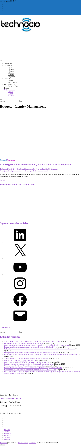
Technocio (3, 169)
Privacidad (10, 398)
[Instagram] (20, 291)
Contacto (11, 95)
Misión (10, 92)
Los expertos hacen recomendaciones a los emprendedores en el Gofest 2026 (29, 347)
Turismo (7, 78)
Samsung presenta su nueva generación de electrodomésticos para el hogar (29, 364)
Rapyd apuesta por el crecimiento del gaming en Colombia (23, 343)
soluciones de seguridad (40, 171)
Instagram (7, 433)
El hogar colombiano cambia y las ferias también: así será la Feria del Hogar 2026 (31, 353)
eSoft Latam (50, 169)
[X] (20, 258)
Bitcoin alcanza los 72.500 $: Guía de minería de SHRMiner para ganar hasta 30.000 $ (33, 368)
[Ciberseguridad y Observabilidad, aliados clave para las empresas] (40, 156)
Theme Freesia (23, 443)
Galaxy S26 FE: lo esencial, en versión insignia (20, 360)
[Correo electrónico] (20, 323)
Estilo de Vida (13, 86)
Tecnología (8, 65)
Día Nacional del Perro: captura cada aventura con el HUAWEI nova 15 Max (30, 370)
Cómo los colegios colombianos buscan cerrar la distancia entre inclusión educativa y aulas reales (36, 345)
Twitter (6, 432)
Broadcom (20, 169)
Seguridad (11, 77)
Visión (10, 94)
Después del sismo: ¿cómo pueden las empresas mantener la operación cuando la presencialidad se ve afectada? (41, 354)
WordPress (32, 443)
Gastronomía (12, 82)
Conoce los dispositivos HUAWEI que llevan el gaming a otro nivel (26, 362)
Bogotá (6, 88)
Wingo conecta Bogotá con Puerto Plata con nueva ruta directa (25, 366)
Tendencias (8, 63)
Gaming (11, 71)
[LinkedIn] (20, 242)
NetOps (11, 171)
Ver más (2, 180)
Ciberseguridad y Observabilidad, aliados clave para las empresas (35, 164)
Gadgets (11, 69)
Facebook (7, 435)
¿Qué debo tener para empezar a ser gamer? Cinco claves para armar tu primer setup (32, 341)
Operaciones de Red (20, 171)
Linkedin (7, 430)
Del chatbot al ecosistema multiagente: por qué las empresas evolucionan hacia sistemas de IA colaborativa (39, 349)
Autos (10, 67)
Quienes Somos (9, 90)
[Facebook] (20, 307)
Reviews (11, 75)
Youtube (7, 437)
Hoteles (11, 80)
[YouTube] (20, 274)
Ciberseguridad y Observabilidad (35, 169)
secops (29, 171)
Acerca (2, 398)
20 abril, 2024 (11, 169)
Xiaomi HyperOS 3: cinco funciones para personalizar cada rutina (26, 358)
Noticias (11, 73)
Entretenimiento (9, 84)
